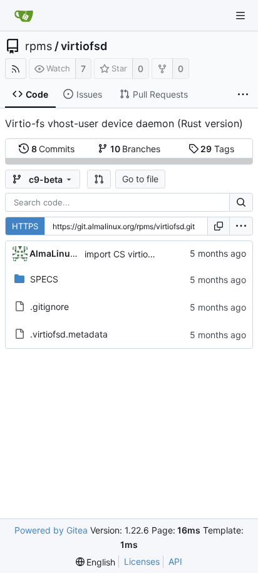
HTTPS (25, 226)
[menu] (241, 226)
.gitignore (49, 306)
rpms (38, 46)
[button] (99, 179)
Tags (217, 148)
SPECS (44, 279)
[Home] (23, 15)
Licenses (142, 561)
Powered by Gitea (51, 530)
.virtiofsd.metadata (69, 334)
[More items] (243, 94)
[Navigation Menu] (240, 15)
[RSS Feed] (15, 68)
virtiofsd (84, 46)
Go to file (140, 178)
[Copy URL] (218, 226)
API (175, 561)
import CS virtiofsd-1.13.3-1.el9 (148, 254)
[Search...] (241, 202)
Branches (135, 148)
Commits (53, 148)
